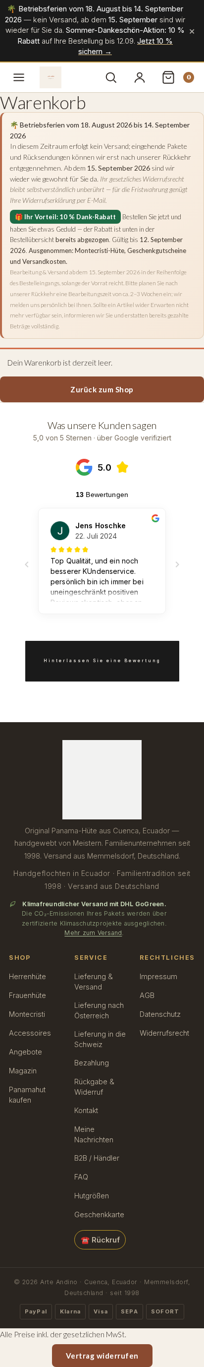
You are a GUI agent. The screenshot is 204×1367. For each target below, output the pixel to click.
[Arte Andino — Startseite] (50, 77)
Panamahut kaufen (27, 1094)
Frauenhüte (27, 995)
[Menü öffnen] (19, 77)
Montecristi (27, 1014)
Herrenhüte (27, 976)
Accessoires (30, 1033)
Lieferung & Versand (93, 981)
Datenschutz (160, 1014)
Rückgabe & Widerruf (94, 1086)
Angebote (25, 1052)
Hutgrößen (91, 1195)
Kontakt (86, 1110)
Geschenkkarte (99, 1214)
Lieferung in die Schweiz (100, 1039)
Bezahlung (91, 1062)
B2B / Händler (96, 1158)
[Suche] (112, 77)
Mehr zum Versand (93, 932)
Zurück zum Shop (102, 389)
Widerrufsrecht (164, 1033)
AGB (147, 995)
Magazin (23, 1070)
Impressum (158, 976)
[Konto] (141, 77)
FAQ (81, 1177)
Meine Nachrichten (93, 1134)
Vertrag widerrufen (102, 1355)
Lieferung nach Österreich (99, 1010)
